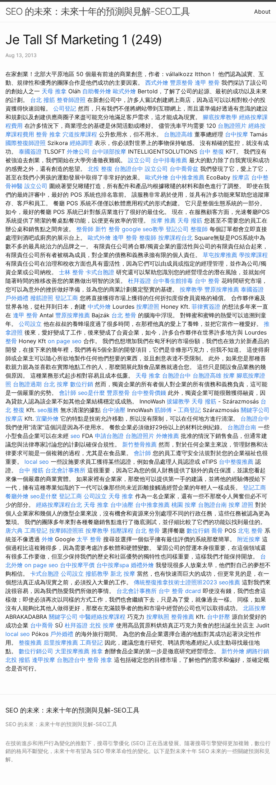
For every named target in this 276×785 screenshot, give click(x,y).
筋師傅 (163, 409)
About (262, 11)
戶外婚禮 (16, 298)
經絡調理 (81, 142)
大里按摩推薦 (72, 651)
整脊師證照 (71, 99)
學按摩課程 (253, 254)
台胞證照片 (232, 125)
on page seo (65, 341)
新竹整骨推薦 (139, 444)
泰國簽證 (30, 151)
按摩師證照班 (66, 530)
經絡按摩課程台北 (59, 504)
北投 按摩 (101, 625)
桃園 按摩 (183, 504)
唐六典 (14, 530)
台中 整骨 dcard (179, 590)
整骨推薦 (182, 616)
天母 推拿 (54, 91)
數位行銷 (81, 384)
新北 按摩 (122, 573)
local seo (36, 461)
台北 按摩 (55, 384)
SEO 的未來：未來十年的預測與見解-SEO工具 (97, 11)
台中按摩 (236, 134)
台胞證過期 (27, 384)
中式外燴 (99, 306)
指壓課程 (121, 530)
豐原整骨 (181, 82)
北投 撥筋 (17, 659)
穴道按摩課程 (80, 134)
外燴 (47, 539)
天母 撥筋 (190, 220)
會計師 (67, 392)
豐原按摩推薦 (221, 289)
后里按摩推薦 (60, 642)
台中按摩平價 (77, 565)
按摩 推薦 (163, 220)
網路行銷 (257, 651)
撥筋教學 (97, 573)
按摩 (229, 375)
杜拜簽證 (139, 280)
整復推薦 (30, 642)
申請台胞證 (109, 435)
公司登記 (64, 108)
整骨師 (84, 229)
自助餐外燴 (96, 91)
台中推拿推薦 (187, 177)
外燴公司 (78, 151)
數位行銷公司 (36, 651)
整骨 (11, 341)
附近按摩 (248, 539)
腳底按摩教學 (220, 117)
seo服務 (48, 409)
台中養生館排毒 (173, 280)
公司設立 (30, 323)
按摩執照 (157, 616)
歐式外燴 (124, 91)
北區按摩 (254, 608)
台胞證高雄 (178, 134)
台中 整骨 (207, 280)
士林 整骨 (71, 272)
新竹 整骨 (107, 229)
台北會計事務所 (65, 470)
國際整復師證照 (25, 142)
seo (75, 435)
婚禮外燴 (142, 565)
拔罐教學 (178, 401)
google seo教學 (143, 229)
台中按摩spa (112, 565)
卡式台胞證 (100, 272)
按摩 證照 (241, 504)
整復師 (199, 229)
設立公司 (139, 160)
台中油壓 (113, 409)
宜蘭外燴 (47, 418)
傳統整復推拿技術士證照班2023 (175, 582)
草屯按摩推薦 (220, 254)
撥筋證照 (41, 298)
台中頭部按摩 (109, 151)
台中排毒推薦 (170, 160)
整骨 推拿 (48, 134)
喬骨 (217, 530)
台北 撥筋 (42, 99)
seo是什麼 (91, 392)
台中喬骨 (41, 625)
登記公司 (177, 229)
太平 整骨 (89, 539)
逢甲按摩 (43, 659)
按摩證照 (147, 306)
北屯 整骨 (250, 530)
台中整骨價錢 (149, 392)
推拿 (97, 651)
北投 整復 (100, 168)
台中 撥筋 (31, 470)
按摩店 (240, 177)
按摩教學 (191, 289)
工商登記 (189, 409)
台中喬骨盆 (184, 168)
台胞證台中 (128, 168)
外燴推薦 (167, 435)
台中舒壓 (218, 616)
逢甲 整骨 (207, 82)
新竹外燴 (232, 651)
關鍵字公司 (255, 409)
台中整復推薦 (236, 461)
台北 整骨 (123, 315)
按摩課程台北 (175, 237)
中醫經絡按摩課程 (102, 616)
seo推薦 (229, 582)
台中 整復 (211, 151)
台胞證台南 (241, 427)
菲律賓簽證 (206, 306)
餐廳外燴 (16, 496)
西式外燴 (156, 82)
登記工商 (66, 298)
